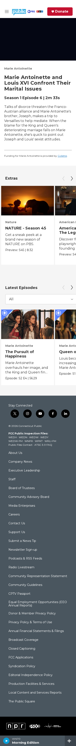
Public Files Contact (20, 444)
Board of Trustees (21, 488)
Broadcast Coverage (23, 640)
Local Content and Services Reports (34, 692)
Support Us (16, 532)
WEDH (12, 437)
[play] (6, 741)
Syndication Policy (21, 666)
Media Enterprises (21, 506)
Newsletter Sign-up (22, 550)
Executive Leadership (24, 470)
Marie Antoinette (18, 68)
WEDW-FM (15, 441)
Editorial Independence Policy (30, 675)
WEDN (23, 437)
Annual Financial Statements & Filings (36, 631)
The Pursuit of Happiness (19, 354)
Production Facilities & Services (31, 684)
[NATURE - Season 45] (27, 200)
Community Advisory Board (28, 497)
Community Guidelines (25, 585)
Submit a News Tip (22, 541)
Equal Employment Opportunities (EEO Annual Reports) (37, 604)
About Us (15, 453)
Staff (11, 479)
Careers (14, 514)
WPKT (39, 441)
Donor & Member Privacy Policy (32, 613)
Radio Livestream (21, 567)
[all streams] (70, 741)
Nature (10, 222)
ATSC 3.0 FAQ (43, 444)
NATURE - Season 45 (25, 228)
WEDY (44, 437)
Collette (62, 155)
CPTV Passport (19, 594)
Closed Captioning (21, 648)
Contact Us (16, 523)
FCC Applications (20, 657)
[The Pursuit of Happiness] (27, 324)
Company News (20, 462)
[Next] (72, 178)
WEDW (33, 437)
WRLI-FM (50, 441)
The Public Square (21, 701)
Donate (61, 11)
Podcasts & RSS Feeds (25, 558)
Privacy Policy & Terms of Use (30, 622)
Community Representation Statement (37, 576)
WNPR (28, 441)
